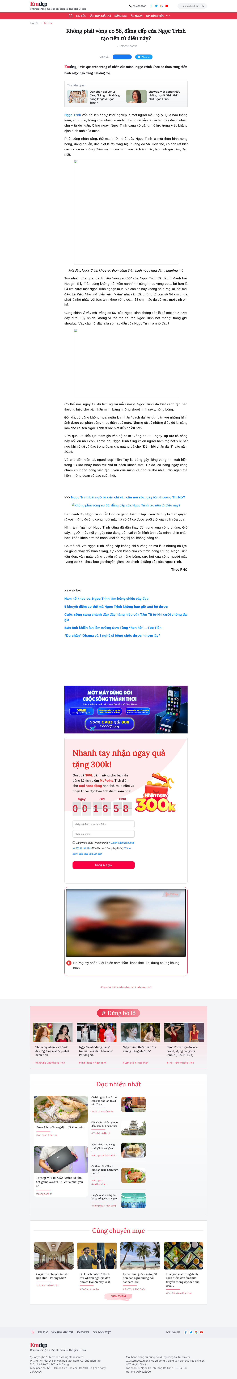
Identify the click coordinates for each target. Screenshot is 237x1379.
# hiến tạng (110, 1205)
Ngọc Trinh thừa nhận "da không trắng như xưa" (139, 1049)
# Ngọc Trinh (58, 1062)
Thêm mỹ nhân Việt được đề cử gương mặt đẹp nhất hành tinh (52, 1051)
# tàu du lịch (52, 1285)
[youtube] (167, 6)
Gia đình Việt (155, 15)
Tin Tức (34, 23)
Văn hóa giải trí (100, 15)
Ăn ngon (137, 15)
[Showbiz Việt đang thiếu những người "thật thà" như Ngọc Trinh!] (136, 96)
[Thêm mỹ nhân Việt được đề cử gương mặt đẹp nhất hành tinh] (53, 1032)
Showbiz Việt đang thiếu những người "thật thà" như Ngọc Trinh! (164, 95)
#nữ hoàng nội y (143, 987)
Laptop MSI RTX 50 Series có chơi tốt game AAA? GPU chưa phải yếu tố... (59, 1182)
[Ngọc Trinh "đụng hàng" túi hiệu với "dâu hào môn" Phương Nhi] (97, 1032)
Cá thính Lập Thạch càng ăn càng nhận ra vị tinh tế (104, 1170)
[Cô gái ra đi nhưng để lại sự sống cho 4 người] (133, 1200)
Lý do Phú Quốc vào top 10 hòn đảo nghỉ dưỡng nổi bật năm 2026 (140, 1278)
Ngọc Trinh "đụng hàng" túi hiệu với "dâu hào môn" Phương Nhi (96, 1051)
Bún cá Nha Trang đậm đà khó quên (60, 1127)
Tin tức (81, 15)
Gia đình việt (102, 1332)
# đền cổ (106, 1133)
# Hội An (94, 1289)
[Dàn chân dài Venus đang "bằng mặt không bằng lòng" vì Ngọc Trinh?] (77, 97)
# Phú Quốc (139, 1289)
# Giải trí (95, 1111)
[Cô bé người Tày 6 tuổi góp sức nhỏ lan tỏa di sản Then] (133, 1104)
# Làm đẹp (128, 1062)
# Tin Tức (96, 1133)
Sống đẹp (121, 15)
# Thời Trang (85, 1062)
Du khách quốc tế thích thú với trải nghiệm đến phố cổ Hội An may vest (95, 1278)
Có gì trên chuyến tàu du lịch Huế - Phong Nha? (52, 1276)
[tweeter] (156, 6)
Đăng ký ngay (103, 865)
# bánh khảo (109, 1155)
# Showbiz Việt (43, 1062)
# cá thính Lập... (99, 1184)
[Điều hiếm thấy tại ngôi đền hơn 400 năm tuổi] (133, 1127)
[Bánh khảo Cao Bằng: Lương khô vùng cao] (133, 1150)
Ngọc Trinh (73, 115)
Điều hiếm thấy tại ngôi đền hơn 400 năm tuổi (104, 1124)
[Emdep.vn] (39, 4)
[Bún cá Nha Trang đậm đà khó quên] (61, 1109)
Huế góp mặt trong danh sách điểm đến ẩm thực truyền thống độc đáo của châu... (182, 1279)
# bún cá (52, 1135)
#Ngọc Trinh (106, 987)
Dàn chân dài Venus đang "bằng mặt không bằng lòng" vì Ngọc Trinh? (105, 97)
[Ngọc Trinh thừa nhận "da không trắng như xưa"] (140, 1032)
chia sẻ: (104, 56)
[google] (161, 6)
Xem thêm (118, 1296)
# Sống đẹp (97, 1205)
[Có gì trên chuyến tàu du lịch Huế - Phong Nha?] (54, 1255)
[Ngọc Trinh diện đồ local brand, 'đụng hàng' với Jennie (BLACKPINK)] (184, 1032)
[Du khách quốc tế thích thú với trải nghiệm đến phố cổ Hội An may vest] (97, 1255)
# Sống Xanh (42, 1194)
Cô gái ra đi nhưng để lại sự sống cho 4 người (104, 1196)
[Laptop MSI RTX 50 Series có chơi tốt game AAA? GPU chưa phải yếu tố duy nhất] (61, 1159)
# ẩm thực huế (184, 1293)
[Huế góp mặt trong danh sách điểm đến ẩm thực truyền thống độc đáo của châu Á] (184, 1255)
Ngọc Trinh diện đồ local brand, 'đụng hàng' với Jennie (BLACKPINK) (182, 1051)
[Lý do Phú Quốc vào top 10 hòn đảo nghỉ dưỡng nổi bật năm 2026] (140, 1255)
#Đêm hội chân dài (124, 987)
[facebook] (151, 6)
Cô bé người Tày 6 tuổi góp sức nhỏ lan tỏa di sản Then (104, 1101)
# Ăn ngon (41, 1135)
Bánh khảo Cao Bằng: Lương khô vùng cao (103, 1146)
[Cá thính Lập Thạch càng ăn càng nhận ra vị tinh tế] (133, 1175)
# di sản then (107, 1111)
